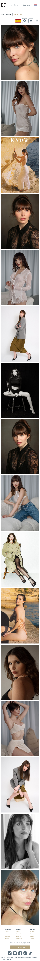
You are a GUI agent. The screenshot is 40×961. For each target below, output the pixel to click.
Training (32, 936)
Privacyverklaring (6, 959)
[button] (24, 20)
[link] (36, 5)
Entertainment (20, 934)
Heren (6, 934)
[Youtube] (15, 953)
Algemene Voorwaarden (31, 957)
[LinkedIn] (25, 953)
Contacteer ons (20, 947)
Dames (7, 931)
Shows (18, 931)
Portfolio (32, 931)
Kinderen (7, 936)
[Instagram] (10, 953)
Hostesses (19, 938)
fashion (18, 14)
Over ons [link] (26, 5)
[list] (16, 4)
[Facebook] (20, 953)
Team (31, 934)
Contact (32, 938)
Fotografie (19, 936)
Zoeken (7, 938)
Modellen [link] (14, 5)
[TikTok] (30, 953)
